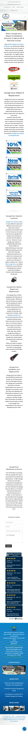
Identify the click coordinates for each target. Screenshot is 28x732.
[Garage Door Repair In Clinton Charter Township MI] (5, 708)
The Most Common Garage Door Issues (14, 689)
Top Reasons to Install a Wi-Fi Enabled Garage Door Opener (14, 695)
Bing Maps (14, 643)
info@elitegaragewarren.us (14, 4)
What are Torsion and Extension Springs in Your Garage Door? (14, 684)
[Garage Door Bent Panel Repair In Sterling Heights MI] (22, 708)
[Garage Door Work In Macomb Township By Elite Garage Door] (11, 708)
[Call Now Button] (24, 729)
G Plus (20, 651)
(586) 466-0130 (18, 647)
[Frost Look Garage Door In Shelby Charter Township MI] (16, 708)
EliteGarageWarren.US (15, 649)
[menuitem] (7, 7)
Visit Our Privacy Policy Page (14, 657)
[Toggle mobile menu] (25, 17)
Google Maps (14, 642)
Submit (8, 546)
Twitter (12, 651)
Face (16, 651)
